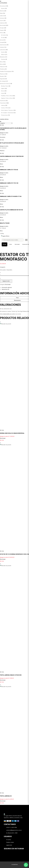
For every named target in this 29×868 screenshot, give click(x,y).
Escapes (2, 28)
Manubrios (2, 57)
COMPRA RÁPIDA (4, 119)
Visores (3, 8)
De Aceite (3, 35)
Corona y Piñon (4, 107)
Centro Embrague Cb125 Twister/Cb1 (12, 156)
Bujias (1, 13)
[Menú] (26, 239)
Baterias (2, 10)
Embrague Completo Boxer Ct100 (10, 196)
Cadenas (3, 105)
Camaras (2, 18)
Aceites (3, 52)
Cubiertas (2, 23)
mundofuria (15, 864)
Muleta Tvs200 (4, 223)
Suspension (2, 100)
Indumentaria (3, 44)
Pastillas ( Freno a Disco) (7, 95)
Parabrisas (2, 69)
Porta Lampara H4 (6, 796)
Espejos (2, 30)
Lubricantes (2, 49)
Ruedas (2, 76)
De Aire (3, 37)
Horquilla (2, 42)
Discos (2, 91)
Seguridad (2, 78)
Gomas (1, 40)
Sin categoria (3, 81)
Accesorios (2, 6)
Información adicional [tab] (7, 287)
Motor (1, 64)
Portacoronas (4, 115)
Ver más (2, 440)
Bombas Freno (4, 86)
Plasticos (2, 74)
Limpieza (2, 47)
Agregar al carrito (4, 133)
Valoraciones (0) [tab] (5, 289)
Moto (1, 61)
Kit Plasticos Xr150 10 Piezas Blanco (12, 143)
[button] (26, 865)
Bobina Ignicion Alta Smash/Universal (12, 433)
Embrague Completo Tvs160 (9, 169)
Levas (2, 93)
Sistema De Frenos (4, 83)
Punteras (3, 59)
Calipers (3, 88)
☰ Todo (4, 244)
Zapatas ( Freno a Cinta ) (7, 98)
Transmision (3, 103)
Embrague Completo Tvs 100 (9, 183)
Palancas (2, 66)
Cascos (1, 20)
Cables (1, 15)
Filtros (1, 32)
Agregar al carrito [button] (4, 436)
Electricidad (2, 25)
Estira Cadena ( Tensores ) (7, 110)
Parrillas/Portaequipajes (5, 71)
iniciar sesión (6, 314)
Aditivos (3, 54)
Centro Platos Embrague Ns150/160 (11, 209)
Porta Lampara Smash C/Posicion (10, 675)
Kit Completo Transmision (7, 112)
